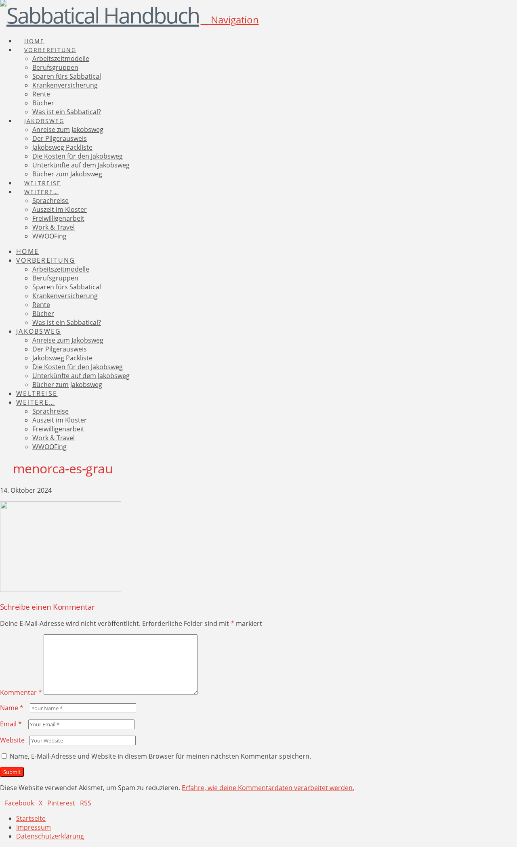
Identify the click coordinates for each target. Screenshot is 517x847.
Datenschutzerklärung (50, 836)
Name (11, 707)
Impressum (33, 827)
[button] (230, 19)
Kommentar (21, 692)
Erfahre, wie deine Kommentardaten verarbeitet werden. (268, 787)
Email (11, 723)
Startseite (31, 818)
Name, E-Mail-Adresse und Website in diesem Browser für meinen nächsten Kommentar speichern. (160, 756)
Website (12, 740)
